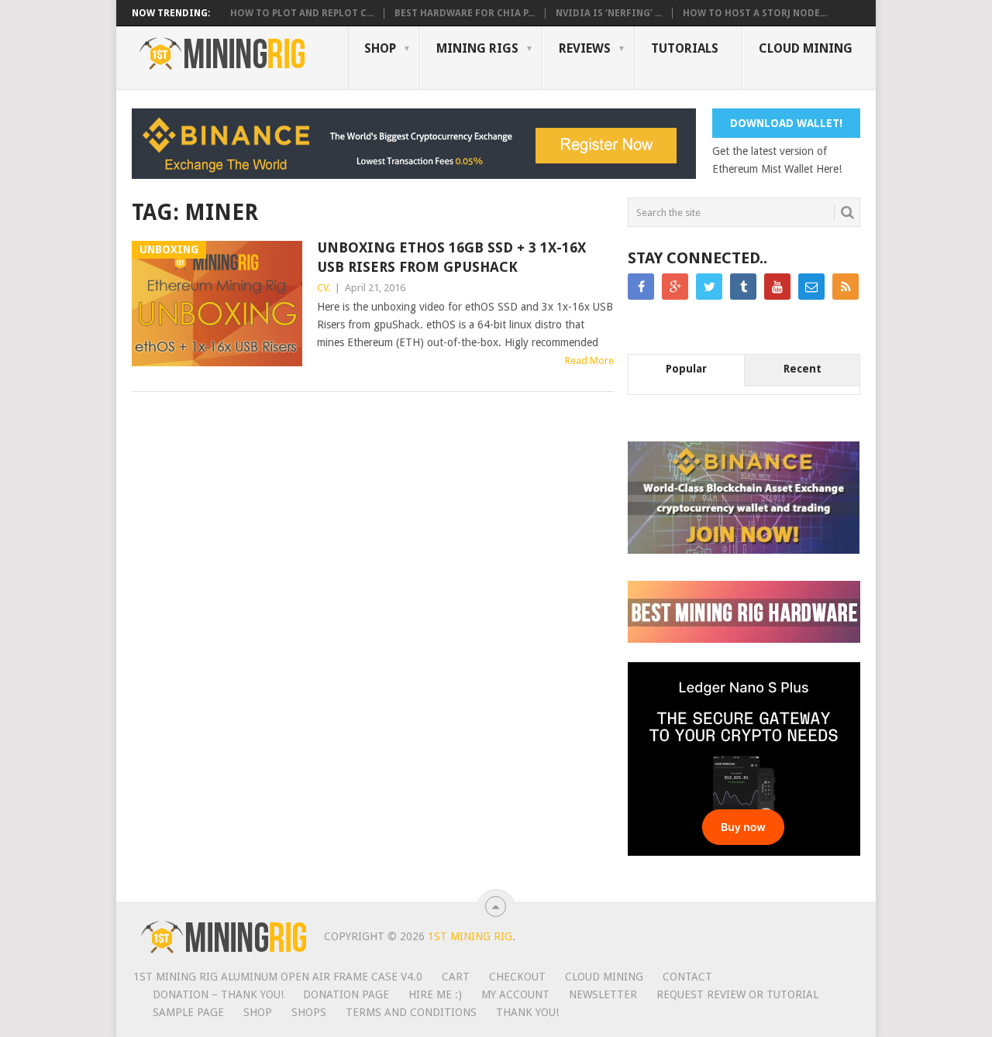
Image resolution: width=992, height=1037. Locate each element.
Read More (589, 360)
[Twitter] (709, 286)
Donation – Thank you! (218, 994)
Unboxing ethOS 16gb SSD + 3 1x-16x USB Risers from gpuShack (451, 257)
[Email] (811, 286)
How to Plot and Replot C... (302, 13)
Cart (456, 976)
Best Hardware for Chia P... (464, 13)
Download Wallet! (786, 123)
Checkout (517, 976)
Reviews (585, 48)
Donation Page (346, 994)
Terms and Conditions (411, 1012)
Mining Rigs (477, 48)
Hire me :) (435, 994)
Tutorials (684, 48)
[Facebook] (641, 286)
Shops (308, 1012)
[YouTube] (777, 286)
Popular (686, 368)
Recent (803, 368)
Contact (687, 976)
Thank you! (527, 1012)
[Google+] (675, 286)
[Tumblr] (743, 286)
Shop (380, 48)
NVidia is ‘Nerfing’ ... (609, 13)
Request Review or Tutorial (737, 994)
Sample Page (188, 1012)
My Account (515, 994)
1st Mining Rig (470, 936)
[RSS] (845, 286)
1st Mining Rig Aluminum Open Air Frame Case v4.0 (277, 976)
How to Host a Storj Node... (755, 13)
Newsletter (603, 994)
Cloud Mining (805, 48)
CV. (323, 288)
